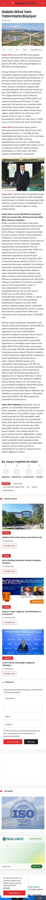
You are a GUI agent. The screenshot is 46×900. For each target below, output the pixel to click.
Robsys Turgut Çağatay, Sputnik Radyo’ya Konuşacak (21, 612)
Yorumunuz (10, 698)
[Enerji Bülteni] (23, 3)
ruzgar (34, 487)
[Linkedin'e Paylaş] (28, 897)
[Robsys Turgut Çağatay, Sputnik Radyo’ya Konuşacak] (23, 591)
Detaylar (6, 888)
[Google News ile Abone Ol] (36, 50)
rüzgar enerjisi (8, 490)
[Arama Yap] (42, 3)
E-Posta (9, 724)
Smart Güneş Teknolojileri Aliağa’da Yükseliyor (18, 664)
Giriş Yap (31, 742)
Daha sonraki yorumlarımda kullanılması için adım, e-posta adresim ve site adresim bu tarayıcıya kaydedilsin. (21, 733)
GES (28, 487)
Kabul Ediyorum (14, 893)
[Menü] (3, 3)
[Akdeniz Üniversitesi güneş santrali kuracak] (23, 516)
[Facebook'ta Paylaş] (6, 897)
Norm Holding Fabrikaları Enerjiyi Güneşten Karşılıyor (21, 561)
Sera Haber (37, 895)
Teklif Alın (37, 866)
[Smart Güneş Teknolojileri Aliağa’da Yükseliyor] (23, 642)
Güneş (6, 533)
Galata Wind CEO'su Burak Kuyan (13, 487)
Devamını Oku (9, 546)
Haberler (7, 658)
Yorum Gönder (13, 742)
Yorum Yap (9, 682)
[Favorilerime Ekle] (4, 50)
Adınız (8, 716)
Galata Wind (7, 55)
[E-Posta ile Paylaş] (40, 897)
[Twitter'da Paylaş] (17, 897)
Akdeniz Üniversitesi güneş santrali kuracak (22, 537)
